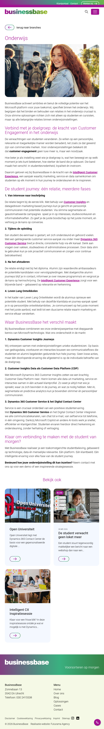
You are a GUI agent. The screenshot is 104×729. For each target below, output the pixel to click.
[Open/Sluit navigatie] (95, 12)
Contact (74, 3)
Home (57, 689)
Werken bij (88, 3)
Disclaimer (10, 718)
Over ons (59, 693)
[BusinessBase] (26, 11)
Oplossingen (61, 701)
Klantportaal (62, 3)
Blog (56, 697)
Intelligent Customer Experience (60, 280)
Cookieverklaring (25, 718)
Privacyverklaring (43, 718)
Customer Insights (75, 202)
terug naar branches (29, 27)
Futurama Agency (60, 724)
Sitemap (66, 718)
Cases (57, 705)
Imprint (56, 718)
